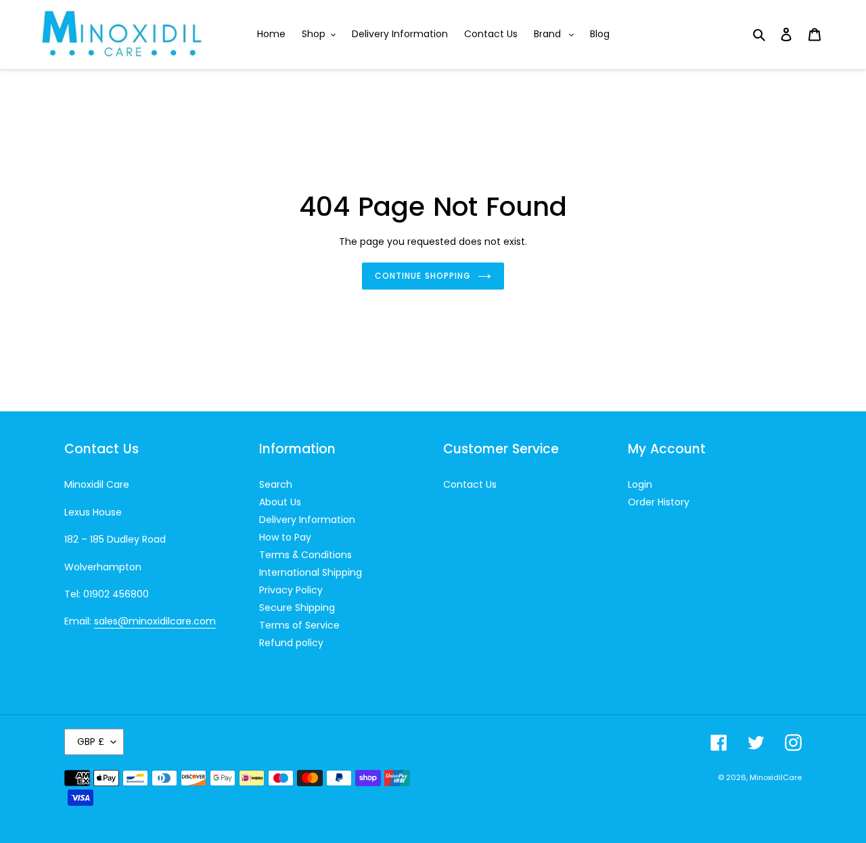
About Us (280, 502)
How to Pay (285, 537)
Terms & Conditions (305, 555)
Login (640, 484)
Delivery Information (307, 519)
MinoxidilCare (776, 777)
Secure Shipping (297, 607)
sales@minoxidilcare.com (155, 621)
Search (275, 484)
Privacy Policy (291, 590)
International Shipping (310, 572)
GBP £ (90, 741)
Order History (658, 502)
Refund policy (291, 643)
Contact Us (470, 484)
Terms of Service (299, 625)
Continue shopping (422, 275)
